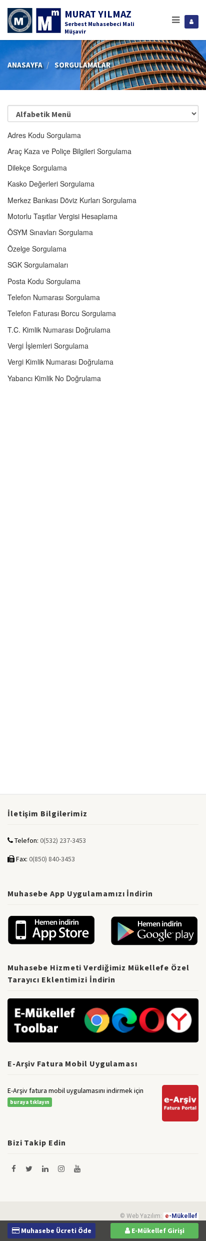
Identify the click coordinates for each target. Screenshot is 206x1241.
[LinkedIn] (46, 1168)
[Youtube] (77, 1168)
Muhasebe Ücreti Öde (56, 1230)
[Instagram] (62, 1168)
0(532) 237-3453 (63, 840)
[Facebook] (15, 1168)
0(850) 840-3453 (52, 858)
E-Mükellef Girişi (157, 1230)
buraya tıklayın (30, 1101)
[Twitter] (30, 1168)
